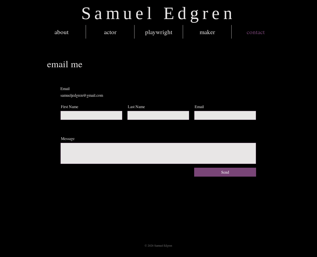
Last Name (136, 107)
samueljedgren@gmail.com (81, 95)
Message (68, 138)
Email (199, 107)
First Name (69, 107)
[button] (110, 32)
